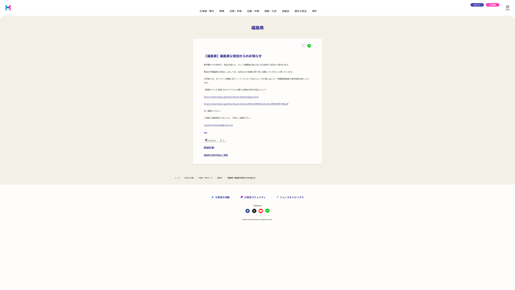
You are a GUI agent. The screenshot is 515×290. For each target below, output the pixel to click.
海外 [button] (314, 11)
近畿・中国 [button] (253, 11)
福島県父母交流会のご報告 (216, 155)
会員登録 (492, 5)
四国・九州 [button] (270, 11)
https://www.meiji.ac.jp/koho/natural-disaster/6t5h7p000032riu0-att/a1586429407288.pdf (246, 103)
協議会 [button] (285, 11)
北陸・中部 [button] (236, 11)
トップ (177, 178)
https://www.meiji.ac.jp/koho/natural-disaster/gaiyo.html (231, 96)
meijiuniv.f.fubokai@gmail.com (218, 125)
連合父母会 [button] (301, 11)
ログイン (477, 5)
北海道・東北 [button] (207, 11)
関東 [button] (221, 11)
